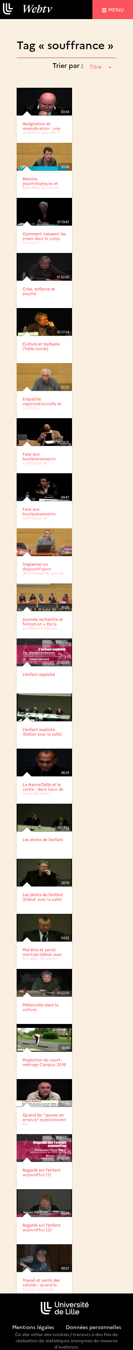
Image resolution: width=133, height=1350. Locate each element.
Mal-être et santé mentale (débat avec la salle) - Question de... (42, 956)
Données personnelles (93, 1327)
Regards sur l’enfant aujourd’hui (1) (42, 1172)
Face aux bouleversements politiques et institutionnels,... (39, 460)
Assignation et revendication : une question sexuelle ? (41, 128)
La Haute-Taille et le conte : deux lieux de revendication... (43, 789)
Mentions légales (33, 1327)
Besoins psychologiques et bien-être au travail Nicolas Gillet (41, 185)
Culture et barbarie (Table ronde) (41, 346)
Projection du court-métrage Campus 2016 (44, 1062)
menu (117, 9)
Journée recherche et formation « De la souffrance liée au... (43, 623)
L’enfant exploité (39, 674)
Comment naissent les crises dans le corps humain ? (44, 238)
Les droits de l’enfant (43, 839)
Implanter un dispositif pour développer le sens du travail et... (44, 570)
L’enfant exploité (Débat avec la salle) (42, 731)
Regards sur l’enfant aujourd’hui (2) (42, 1227)
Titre (95, 66)
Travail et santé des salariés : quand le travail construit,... (41, 1284)
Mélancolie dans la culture (40, 1007)
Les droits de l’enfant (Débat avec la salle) (43, 897)
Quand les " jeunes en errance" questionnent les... (44, 1119)
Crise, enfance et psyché (39, 291)
